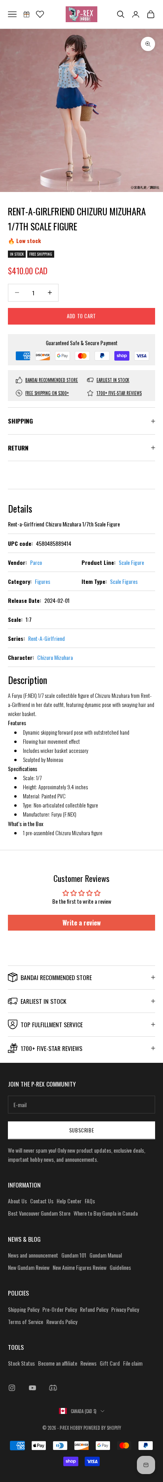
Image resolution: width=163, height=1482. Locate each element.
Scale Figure (131, 562)
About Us (17, 1201)
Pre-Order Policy (59, 1309)
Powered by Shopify (102, 1428)
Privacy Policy (125, 1309)
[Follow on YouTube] (32, 1388)
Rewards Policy (61, 1321)
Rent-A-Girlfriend (46, 638)
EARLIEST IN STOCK (113, 380)
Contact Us (41, 1201)
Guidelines (120, 1267)
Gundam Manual (105, 1255)
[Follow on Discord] (53, 1388)
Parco (36, 562)
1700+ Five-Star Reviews (119, 393)
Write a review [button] (82, 922)
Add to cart (81, 316)
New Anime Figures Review (79, 1267)
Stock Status (21, 1363)
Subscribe (81, 1130)
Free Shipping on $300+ (47, 393)
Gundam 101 (73, 1255)
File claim (132, 1363)
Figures (42, 581)
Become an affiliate (57, 1363)
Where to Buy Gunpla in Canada (106, 1213)
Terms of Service (25, 1321)
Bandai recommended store (51, 380)
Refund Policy (94, 1309)
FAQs (90, 1201)
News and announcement (33, 1255)
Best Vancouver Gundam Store (39, 1213)
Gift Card (110, 1363)
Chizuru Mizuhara (55, 657)
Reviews (88, 1363)
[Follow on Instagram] (12, 1388)
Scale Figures (124, 581)
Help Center (69, 1201)
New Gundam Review (28, 1267)
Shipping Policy (23, 1309)
